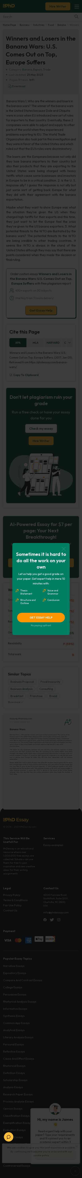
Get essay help (41, 617)
